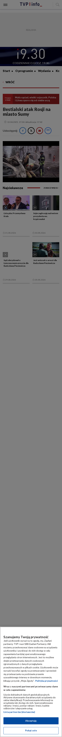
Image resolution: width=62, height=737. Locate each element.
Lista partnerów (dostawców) (19, 712)
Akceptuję (31, 720)
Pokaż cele (31, 730)
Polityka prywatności (46, 680)
